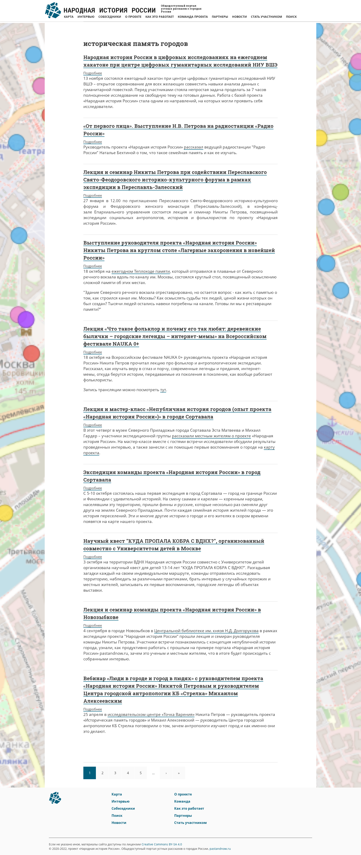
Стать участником (266, 17)
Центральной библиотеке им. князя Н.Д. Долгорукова (206, 630)
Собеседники (109, 17)
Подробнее (92, 73)
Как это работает (159, 17)
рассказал (193, 147)
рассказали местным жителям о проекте (211, 436)
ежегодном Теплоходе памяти (141, 271)
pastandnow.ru (220, 849)
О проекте (133, 17)
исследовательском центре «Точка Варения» (151, 714)
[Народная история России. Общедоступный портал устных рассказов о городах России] (55, 799)
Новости (239, 17)
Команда (182, 801)
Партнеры (220, 17)
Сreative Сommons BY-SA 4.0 (162, 844)
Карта (69, 17)
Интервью (86, 17)
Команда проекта (193, 17)
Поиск (291, 17)
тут (163, 389)
